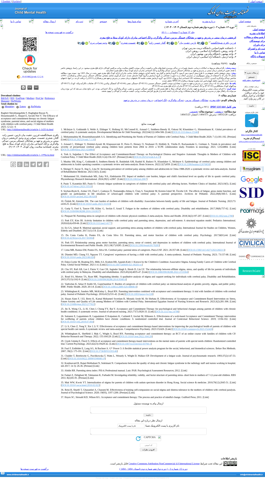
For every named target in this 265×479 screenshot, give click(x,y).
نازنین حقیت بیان (187, 43)
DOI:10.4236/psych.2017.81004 (77, 238)
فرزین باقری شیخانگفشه (223, 43)
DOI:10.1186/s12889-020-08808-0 (119, 286)
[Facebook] (46, 164)
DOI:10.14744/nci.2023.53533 (77, 186)
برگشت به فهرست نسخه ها (59, 32)
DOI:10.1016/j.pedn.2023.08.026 (78, 257)
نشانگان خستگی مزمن (196, 100)
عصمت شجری (128, 43)
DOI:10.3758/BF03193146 (103, 351)
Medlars (30, 98)
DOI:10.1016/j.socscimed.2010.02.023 (80, 385)
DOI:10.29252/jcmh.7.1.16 (81, 139)
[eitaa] (13, 164)
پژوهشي (219, 111)
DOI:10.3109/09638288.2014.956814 (107, 279)
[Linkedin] (26, 164)
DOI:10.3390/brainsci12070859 (194, 164)
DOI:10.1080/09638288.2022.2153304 (169, 272)
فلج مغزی (215, 100)
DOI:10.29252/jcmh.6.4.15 (147, 157)
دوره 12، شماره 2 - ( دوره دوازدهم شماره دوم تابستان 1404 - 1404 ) (153, 469)
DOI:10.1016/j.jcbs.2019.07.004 (77, 321)
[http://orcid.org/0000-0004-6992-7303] (175, 44)
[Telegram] (33, 164)
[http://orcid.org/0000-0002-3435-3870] (206, 44)
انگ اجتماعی (160, 100)
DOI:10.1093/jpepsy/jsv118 (139, 294)
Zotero (22, 106)
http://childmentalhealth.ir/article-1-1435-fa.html (30, 129)
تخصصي (193, 111)
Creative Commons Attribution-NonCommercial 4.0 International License (164, 463)
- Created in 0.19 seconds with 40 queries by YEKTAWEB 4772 (145, 478)
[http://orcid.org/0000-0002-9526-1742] (86, 44)
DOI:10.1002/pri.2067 (136, 179)
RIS (12, 98)
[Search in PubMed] (199, 44)
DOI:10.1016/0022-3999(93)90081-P (86, 358)
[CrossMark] (29, 74)
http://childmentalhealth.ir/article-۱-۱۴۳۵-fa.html (30, 155)
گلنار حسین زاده (157, 43)
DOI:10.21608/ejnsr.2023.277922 (78, 304)
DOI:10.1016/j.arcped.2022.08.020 (79, 196)
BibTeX (5, 98)
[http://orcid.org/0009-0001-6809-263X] (117, 44)
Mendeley (9, 106)
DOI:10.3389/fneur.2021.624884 (78, 149)
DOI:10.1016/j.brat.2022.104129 (136, 336)
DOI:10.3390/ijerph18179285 (144, 245)
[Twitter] (39, 164)
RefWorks (16, 101)
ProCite (39, 98)
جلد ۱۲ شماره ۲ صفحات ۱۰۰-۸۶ (178, 32)
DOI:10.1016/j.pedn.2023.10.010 (94, 204)
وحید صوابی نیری (98, 43)
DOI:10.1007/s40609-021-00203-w (124, 264)
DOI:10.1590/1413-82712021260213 (206, 250)
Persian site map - (103, 478)
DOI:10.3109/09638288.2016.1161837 (81, 211)
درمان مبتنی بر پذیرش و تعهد (138, 100)
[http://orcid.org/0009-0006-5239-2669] (146, 44)
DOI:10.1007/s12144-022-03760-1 (134, 343)
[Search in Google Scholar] (202, 44)
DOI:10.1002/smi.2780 (221, 216)
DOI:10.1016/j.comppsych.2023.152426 (192, 329)
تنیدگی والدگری (176, 100)
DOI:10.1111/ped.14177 (99, 223)
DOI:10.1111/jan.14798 (167, 311)
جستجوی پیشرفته (251, 80)
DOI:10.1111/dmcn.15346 (185, 132)
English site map (116, 478)
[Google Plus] (20, 164)
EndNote (20, 98)
